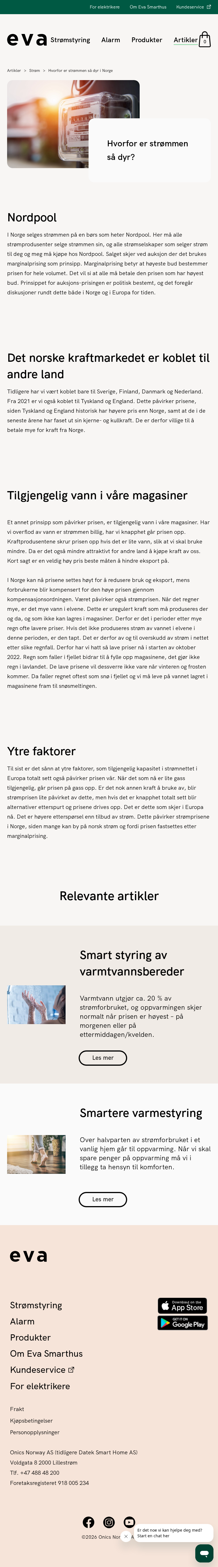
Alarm (110, 39)
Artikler (186, 39)
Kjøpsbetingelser (31, 1420)
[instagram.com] (109, 1522)
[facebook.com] (89, 1522)
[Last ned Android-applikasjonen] (182, 1323)
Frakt (17, 1409)
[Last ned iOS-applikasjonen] (182, 1305)
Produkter (146, 39)
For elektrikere (105, 7)
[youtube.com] (129, 1522)
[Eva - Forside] (28, 1258)
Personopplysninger (35, 1432)
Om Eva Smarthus (148, 7)
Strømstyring (70, 39)
